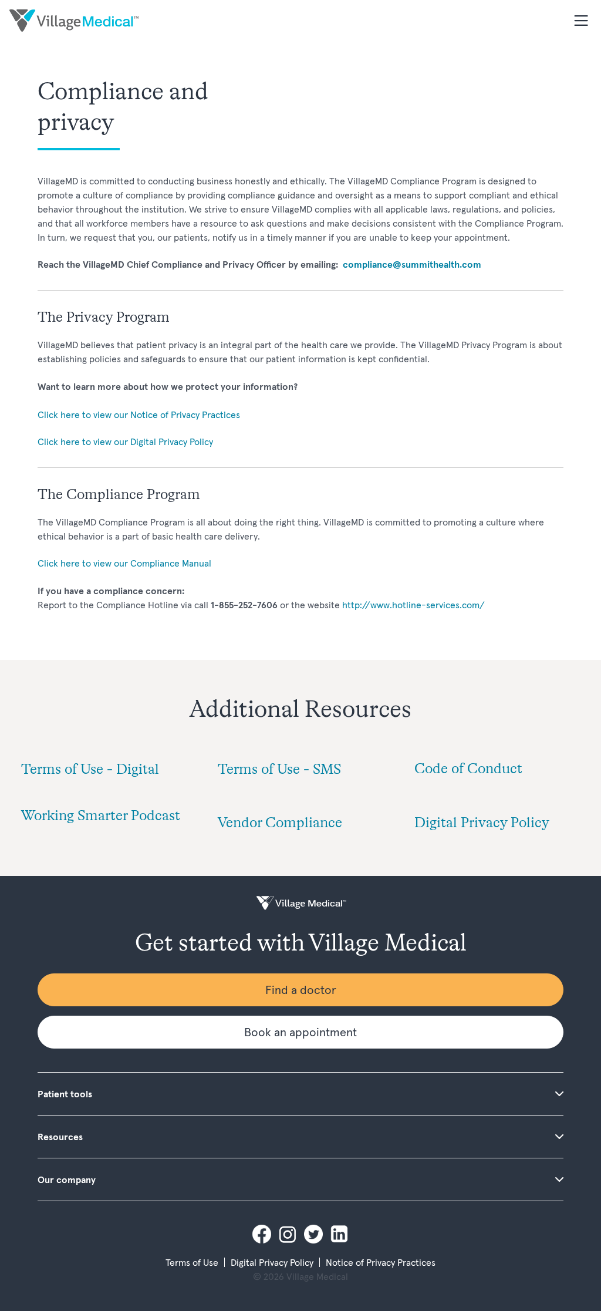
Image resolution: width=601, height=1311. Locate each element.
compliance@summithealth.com (412, 264)
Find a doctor (300, 989)
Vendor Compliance (280, 824)
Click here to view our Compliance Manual (124, 563)
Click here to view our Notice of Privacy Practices (139, 414)
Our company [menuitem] (67, 1179)
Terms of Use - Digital (90, 770)
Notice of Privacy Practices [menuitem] (380, 1262)
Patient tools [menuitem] (65, 1094)
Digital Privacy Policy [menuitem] (272, 1262)
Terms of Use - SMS (279, 770)
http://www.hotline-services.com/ (413, 605)
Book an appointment (300, 1032)
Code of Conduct (468, 770)
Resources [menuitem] (60, 1137)
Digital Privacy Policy (481, 824)
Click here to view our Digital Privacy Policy (125, 441)
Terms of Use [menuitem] (192, 1262)
